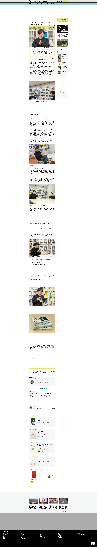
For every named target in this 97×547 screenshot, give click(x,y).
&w (4, 534)
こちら (41, 372)
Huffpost (22, 535)
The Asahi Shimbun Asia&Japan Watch (81, 534)
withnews (4, 537)
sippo (40, 533)
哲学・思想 (34, 3)
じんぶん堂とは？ (45, 1)
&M (3, 534)
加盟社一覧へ (64, 21)
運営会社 (4, 543)
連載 (53, 3)
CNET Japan (22, 533)
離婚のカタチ (4, 538)
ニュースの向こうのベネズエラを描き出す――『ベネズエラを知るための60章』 (33, 507)
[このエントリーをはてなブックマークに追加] (46, 59)
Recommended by (63, 511)
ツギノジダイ (59, 535)
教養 (51, 3)
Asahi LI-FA (59, 536)
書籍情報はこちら (53, 58)
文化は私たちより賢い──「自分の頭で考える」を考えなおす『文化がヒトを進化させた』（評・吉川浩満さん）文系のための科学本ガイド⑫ (62, 36)
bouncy (22, 537)
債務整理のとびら (23, 538)
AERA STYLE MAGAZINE (42, 537)
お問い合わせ (11, 543)
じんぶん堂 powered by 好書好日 (33, 1)
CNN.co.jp (22, 534)
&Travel (6, 534)
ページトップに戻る (53, 414)
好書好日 (65, 1)
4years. (59, 533)
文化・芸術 (43, 3)
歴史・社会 (38, 3)
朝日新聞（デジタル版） (5, 533)
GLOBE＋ (41, 534)
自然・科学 (47, 3)
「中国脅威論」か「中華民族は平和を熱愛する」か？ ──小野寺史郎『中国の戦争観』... (53, 507)
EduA (3, 535)
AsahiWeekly (78, 535)
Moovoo (4, 536)
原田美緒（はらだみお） (36, 406)
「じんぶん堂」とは (60, 21)
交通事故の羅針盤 (60, 537)
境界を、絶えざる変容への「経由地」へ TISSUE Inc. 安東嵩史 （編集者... (63, 507)
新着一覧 (30, 3)
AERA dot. (22, 536)
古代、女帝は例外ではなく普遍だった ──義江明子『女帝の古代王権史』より (62, 49)
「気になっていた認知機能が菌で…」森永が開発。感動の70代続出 (43, 507)
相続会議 (59, 534)
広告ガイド (7, 543)
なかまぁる (41, 536)
